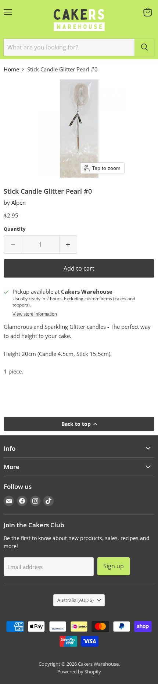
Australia (75, 600)
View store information (34, 314)
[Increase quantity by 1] (69, 244)
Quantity (14, 229)
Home (11, 69)
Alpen (18, 202)
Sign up (113, 566)
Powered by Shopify (79, 671)
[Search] (144, 47)
